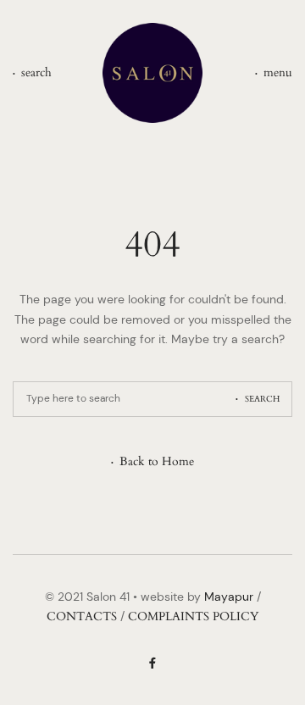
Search (262, 399)
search (36, 72)
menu (277, 72)
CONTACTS (82, 616)
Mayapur (228, 596)
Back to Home (156, 462)
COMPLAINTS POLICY (193, 616)
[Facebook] (152, 663)
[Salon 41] (152, 73)
